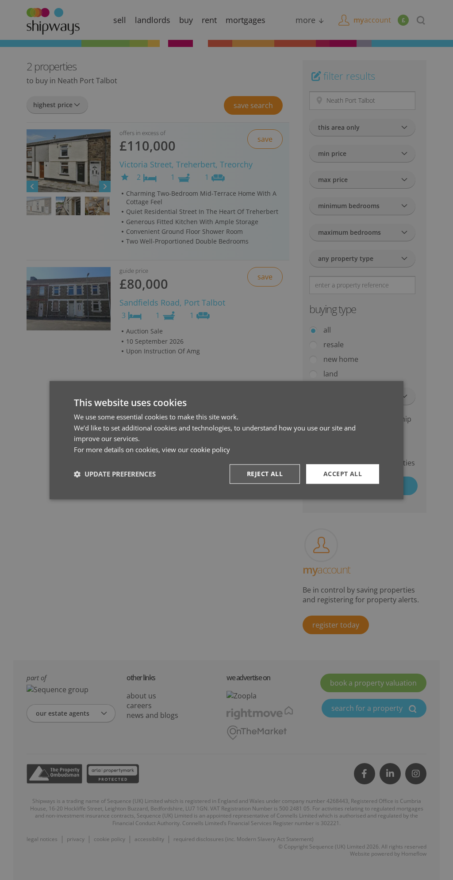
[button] (115, 474)
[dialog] (226, 440)
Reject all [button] (265, 473)
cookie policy (210, 449)
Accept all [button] (342, 473)
